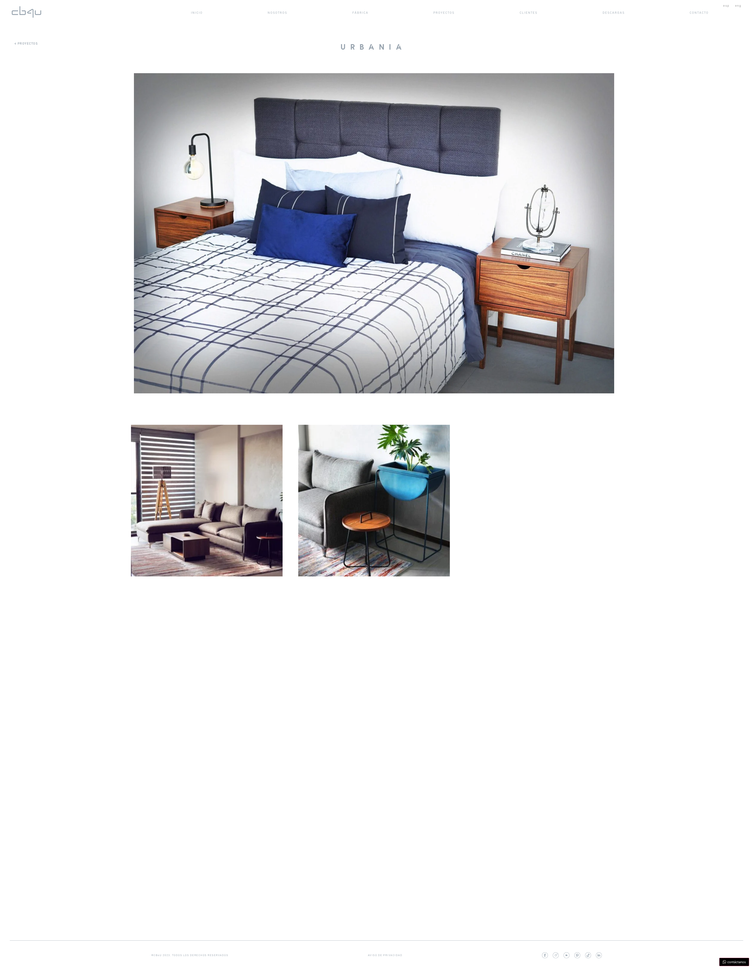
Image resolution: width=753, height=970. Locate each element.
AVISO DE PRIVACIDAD (385, 955)
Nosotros (277, 12)
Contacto (699, 12)
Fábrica (360, 12)
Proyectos (444, 12)
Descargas (614, 12)
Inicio (197, 12)
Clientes (528, 12)
